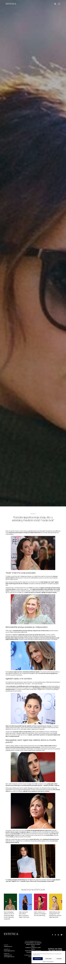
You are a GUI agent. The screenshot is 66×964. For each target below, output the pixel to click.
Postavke (59, 958)
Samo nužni (48, 958)
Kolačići (44, 961)
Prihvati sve (38, 958)
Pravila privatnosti (49, 961)
